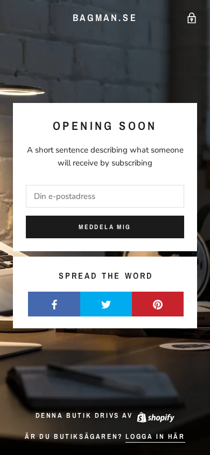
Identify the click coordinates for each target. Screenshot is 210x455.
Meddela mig (105, 227)
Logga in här (155, 436)
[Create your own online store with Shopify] (155, 415)
